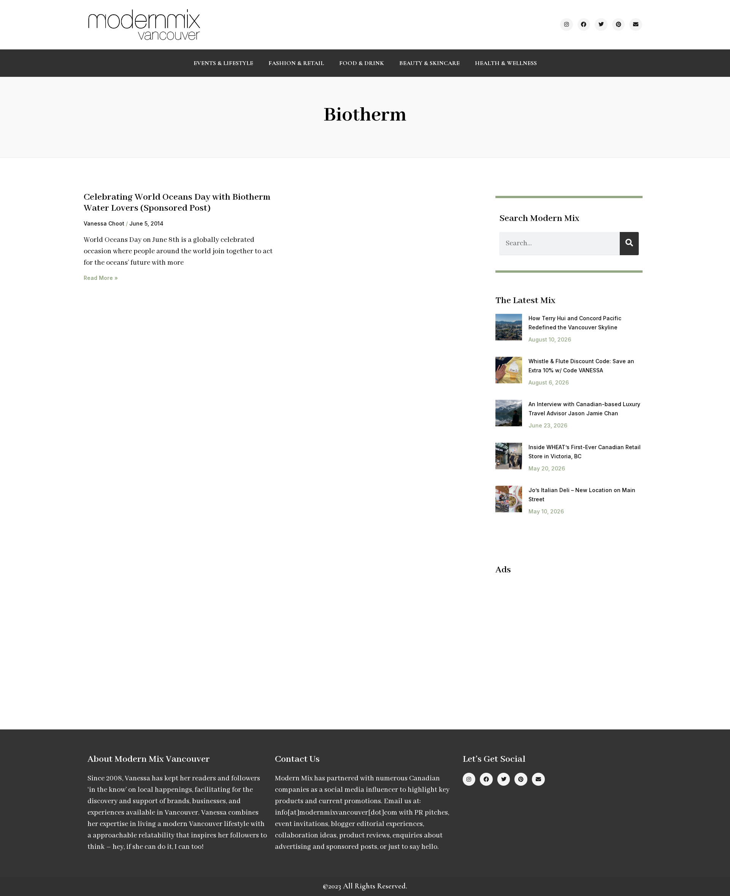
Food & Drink (361, 63)
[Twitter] (601, 24)
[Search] (629, 243)
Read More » (101, 278)
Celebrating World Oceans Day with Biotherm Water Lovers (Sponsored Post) (177, 202)
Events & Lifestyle (223, 63)
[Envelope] (635, 24)
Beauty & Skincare (429, 63)
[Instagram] (566, 24)
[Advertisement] (559, 636)
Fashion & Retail (296, 63)
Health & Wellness (506, 63)
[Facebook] (584, 24)
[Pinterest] (618, 24)
